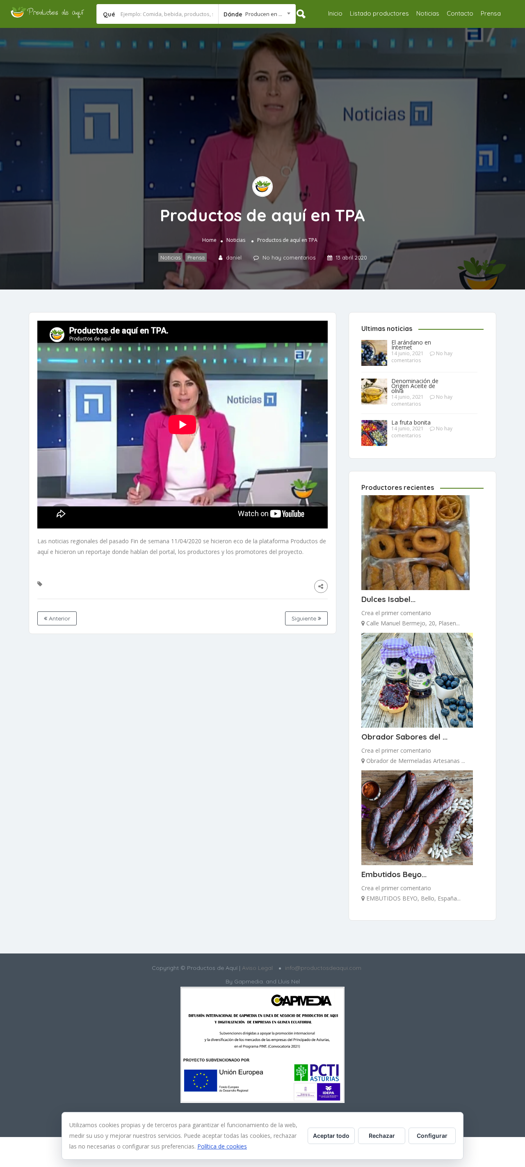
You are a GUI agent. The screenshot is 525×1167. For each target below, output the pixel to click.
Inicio (335, 13)
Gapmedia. (249, 981)
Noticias (427, 13)
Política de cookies (222, 1146)
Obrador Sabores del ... (404, 737)
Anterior (58, 618)
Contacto (460, 13)
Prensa (491, 13)
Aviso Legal (256, 968)
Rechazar (382, 1135)
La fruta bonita (411, 422)
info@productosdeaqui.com (323, 968)
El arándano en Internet (411, 345)
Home (209, 240)
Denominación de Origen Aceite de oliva (414, 386)
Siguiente (305, 618)
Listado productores (379, 13)
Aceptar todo (331, 1135)
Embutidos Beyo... (394, 874)
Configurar (432, 1135)
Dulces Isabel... (388, 599)
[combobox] (257, 14)
